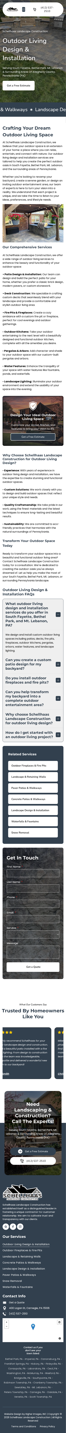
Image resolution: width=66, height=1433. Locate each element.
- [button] (6, 1326)
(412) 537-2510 (18, 1313)
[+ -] (33, 1330)
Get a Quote (17, 1302)
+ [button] (6, 1322)
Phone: (11, 897)
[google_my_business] (6, 1227)
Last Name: (14, 882)
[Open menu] (23, 9)
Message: (12, 943)
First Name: (14, 867)
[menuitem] (33, 1244)
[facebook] (13, 1227)
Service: (11, 928)
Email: (10, 912)
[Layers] (59, 1322)
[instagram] (20, 1227)
